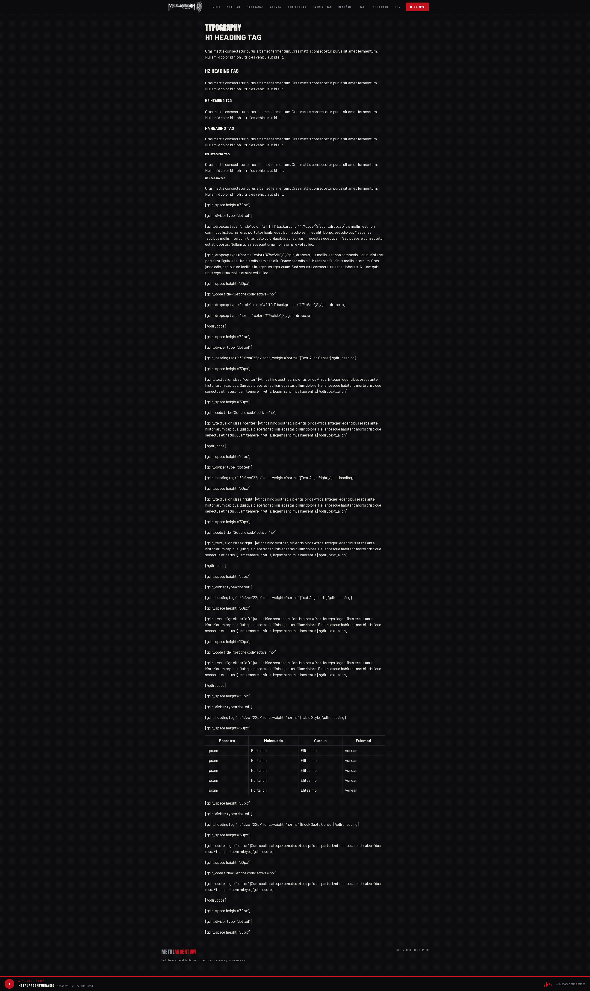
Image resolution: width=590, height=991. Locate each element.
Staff (362, 7)
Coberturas (296, 7)
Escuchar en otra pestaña (570, 983)
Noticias (233, 7)
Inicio (216, 7)
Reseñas (344, 7)
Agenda (275, 7)
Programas (255, 7)
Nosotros (380, 7)
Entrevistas (322, 7)
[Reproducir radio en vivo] (9, 984)
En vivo (419, 7)
